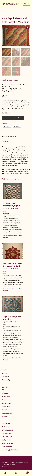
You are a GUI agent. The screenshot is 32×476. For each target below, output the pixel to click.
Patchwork (18, 89)
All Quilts (4, 370)
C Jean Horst (5, 390)
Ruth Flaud (5, 416)
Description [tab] (5, 141)
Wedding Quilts (6, 427)
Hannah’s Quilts (6, 403)
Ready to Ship (6, 380)
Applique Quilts (6, 440)
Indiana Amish (6, 406)
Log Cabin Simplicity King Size (12, 317)
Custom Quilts (6, 423)
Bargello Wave (10, 91)
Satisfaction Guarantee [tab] (9, 136)
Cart (24, 472)
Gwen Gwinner (6, 400)
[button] (27, 28)
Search (16, 473)
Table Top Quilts (7, 437)
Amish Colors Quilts (8, 443)
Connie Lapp (5, 393)
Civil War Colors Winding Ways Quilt (11, 204)
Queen (7, 213)
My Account (5, 473)
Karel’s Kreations (7, 410)
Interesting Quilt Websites (10, 450)
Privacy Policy (6, 467)
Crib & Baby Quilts (7, 430)
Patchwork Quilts (7, 433)
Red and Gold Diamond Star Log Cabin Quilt (12, 264)
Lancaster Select (7, 413)
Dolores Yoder (6, 396)
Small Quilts (5, 376)
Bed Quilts (11, 89)
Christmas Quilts (7, 447)
